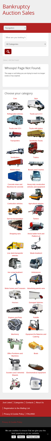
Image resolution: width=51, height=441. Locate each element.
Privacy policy (33, 437)
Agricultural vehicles (36, 204)
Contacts (29, 402)
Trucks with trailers (36, 128)
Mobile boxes (15, 170)
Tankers (36, 219)
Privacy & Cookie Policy (14, 414)
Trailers (36, 157)
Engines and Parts (15, 317)
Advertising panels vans (36, 288)
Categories (19, 402)
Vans (36, 98)
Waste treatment (36, 253)
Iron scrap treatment (15, 272)
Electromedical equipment (36, 373)
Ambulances (36, 272)
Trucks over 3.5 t (15, 128)
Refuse (21, 437)
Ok (14, 437)
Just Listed (7, 402)
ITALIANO (30, 414)
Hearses (15, 303)
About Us (40, 402)
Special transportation (15, 219)
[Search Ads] (8, 51)
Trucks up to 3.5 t (36, 114)
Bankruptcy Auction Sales (19, 9)
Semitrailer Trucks (36, 141)
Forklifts (36, 317)
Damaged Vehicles (36, 303)
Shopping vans (15, 234)
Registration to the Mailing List (17, 408)
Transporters (15, 141)
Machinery (15, 334)
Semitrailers (15, 157)
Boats (36, 353)
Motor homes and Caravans (15, 288)
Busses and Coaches (36, 170)
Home (5, 60)
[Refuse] (47, 434)
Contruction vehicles (15, 204)
